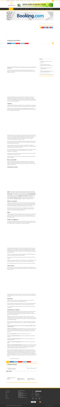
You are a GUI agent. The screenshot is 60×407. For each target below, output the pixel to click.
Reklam (7, 395)
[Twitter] (49, 2)
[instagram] (53, 2)
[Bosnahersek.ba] (11, 4)
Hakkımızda (7, 392)
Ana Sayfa (7, 9)
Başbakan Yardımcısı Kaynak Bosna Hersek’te (21, 379)
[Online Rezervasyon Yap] (30, 15)
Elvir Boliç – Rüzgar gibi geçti (31, 368)
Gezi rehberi (10, 364)
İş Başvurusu (7, 398)
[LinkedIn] (51, 2)
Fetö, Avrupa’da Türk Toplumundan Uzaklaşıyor (31, 379)
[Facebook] (48, 2)
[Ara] (53, 1)
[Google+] (47, 2)
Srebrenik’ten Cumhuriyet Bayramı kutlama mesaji (12, 368)
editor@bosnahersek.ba (23, 395)
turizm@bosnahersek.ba (23, 397)
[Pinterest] (50, 2)
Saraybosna (14, 364)
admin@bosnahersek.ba (23, 393)
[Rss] (46, 2)
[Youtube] (52, 2)
